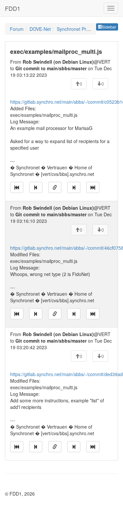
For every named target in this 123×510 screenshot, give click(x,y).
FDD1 (12, 8)
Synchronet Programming (83, 29)
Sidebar (109, 27)
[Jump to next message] (73, 187)
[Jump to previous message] (35, 187)
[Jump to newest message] (92, 187)
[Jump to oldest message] (16, 187)
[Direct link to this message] (54, 187)
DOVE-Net (40, 29)
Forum (17, 29)
